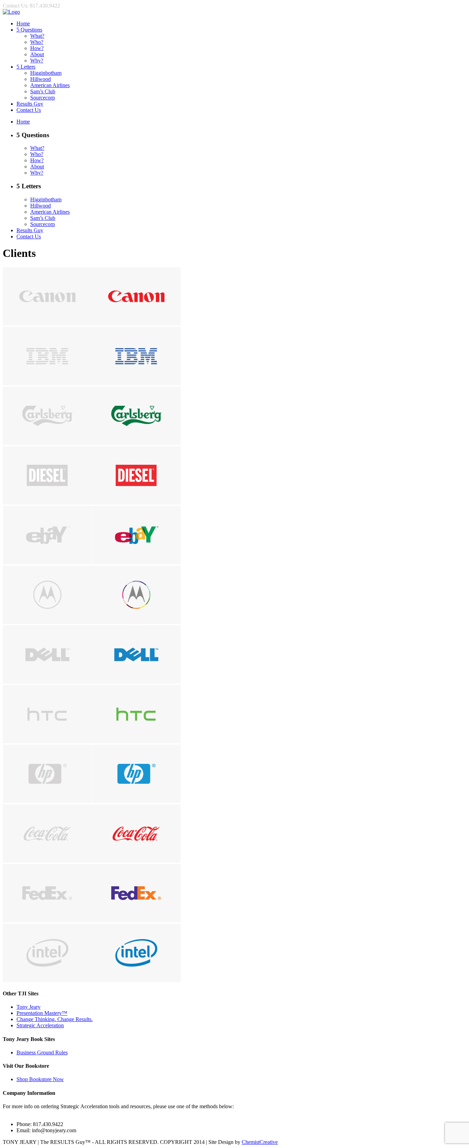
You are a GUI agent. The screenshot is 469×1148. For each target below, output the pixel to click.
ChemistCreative (260, 1142)
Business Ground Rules (42, 1052)
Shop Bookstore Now (40, 1079)
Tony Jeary (28, 1007)
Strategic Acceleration (40, 1025)
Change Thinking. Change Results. (54, 1019)
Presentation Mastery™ (41, 1013)
